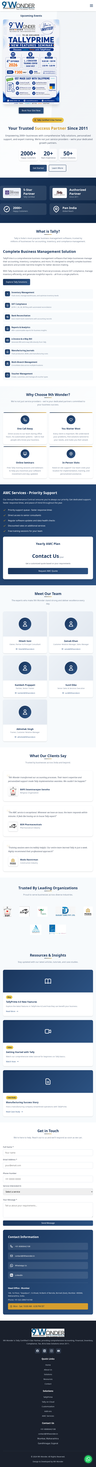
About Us (48, 1369)
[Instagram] (51, 1350)
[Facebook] (37, 1350)
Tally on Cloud (48, 1401)
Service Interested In (12, 1186)
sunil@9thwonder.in (72, 693)
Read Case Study (13, 1111)
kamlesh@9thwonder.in (26, 693)
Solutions (48, 1374)
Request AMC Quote (48, 571)
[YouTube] (58, 1350)
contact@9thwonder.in (48, 1433)
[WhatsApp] (88, 1459)
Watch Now (11, 1061)
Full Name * (8, 1147)
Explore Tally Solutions (16, 282)
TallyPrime (48, 1397)
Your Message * (10, 1199)
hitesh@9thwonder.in (26, 649)
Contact (48, 1383)
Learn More (57, 168)
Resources (48, 1379)
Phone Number (9, 1173)
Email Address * (10, 1159)
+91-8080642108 (48, 1429)
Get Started (38, 168)
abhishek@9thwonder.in (26, 737)
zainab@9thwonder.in (72, 649)
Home (48, 1365)
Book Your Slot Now (31, 110)
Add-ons (48, 1411)
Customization (48, 1406)
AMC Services (48, 1416)
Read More (10, 1011)
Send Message (48, 1223)
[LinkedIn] (44, 1350)
